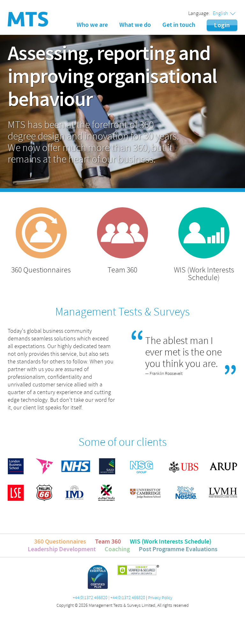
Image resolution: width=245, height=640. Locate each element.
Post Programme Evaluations (178, 549)
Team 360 (108, 541)
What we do (135, 25)
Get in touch (178, 25)
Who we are (92, 25)
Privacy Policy (160, 597)
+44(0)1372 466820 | (91, 597)
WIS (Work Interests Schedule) (170, 541)
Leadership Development (62, 549)
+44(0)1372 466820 (127, 597)
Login (222, 25)
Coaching (117, 549)
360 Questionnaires (60, 541)
